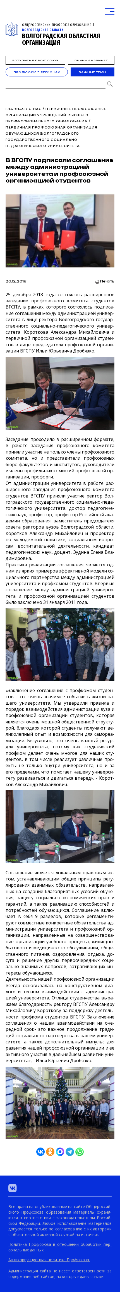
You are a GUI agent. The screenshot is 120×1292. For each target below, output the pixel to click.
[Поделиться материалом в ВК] (40, 1152)
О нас (35, 109)
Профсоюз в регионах (37, 72)
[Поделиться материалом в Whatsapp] (79, 1152)
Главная (15, 109)
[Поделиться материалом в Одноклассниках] (50, 1152)
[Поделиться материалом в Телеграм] (70, 1152)
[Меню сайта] (109, 11)
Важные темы (92, 72)
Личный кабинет (91, 60)
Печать (107, 281)
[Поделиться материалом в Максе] (60, 1152)
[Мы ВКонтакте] (12, 1188)
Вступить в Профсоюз (35, 60)
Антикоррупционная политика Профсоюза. (49, 1259)
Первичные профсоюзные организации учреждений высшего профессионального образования (56, 115)
